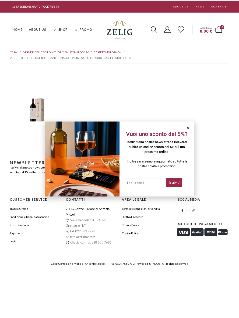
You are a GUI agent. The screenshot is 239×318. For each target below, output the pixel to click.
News (199, 7)
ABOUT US (37, 29)
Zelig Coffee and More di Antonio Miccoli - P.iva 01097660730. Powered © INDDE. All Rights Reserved (119, 263)
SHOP (62, 29)
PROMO (86, 29)
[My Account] (168, 29)
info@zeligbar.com (82, 237)
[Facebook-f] (182, 210)
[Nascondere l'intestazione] (119, 29)
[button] (154, 29)
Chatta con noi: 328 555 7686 (91, 242)
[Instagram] (193, 210)
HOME (17, 29)
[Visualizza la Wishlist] (181, 29)
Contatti (218, 7)
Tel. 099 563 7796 (82, 231)
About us (180, 7)
